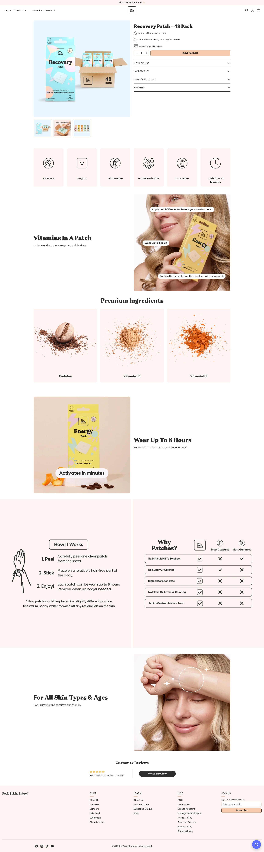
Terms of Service (187, 822)
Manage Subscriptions (189, 813)
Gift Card (95, 813)
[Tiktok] (47, 846)
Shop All (94, 800)
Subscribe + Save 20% (43, 10)
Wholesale (95, 817)
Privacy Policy (185, 817)
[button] (247, 10)
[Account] (252, 10)
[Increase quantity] (146, 53)
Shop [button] (6, 10)
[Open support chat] (256, 844)
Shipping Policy (185, 831)
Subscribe (241, 810)
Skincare (94, 808)
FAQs (180, 800)
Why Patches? (22, 10)
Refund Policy (185, 826)
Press (136, 813)
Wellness (94, 804)
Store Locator (97, 822)
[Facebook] (36, 846)
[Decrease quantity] (136, 53)
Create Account (186, 808)
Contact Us (184, 804)
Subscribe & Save (143, 808)
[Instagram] (41, 846)
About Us (138, 800)
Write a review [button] (157, 773)
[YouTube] (52, 846)
